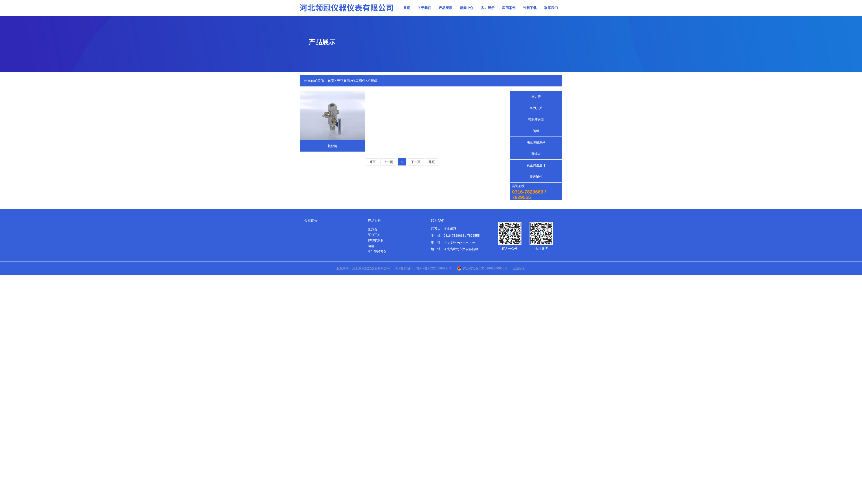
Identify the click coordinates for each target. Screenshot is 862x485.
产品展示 (445, 8)
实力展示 (488, 8)
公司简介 (311, 221)
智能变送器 (536, 119)
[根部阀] (332, 115)
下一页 (415, 162)
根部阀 (372, 81)
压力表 (536, 96)
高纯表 (536, 154)
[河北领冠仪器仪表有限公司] (347, 7)
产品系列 (374, 221)
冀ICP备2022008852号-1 (434, 268)
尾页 (432, 162)
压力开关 (536, 108)
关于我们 (424, 8)
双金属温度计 (536, 165)
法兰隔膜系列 (536, 142)
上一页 (388, 162)
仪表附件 (358, 81)
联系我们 (551, 8)
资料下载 (530, 8)
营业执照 (519, 268)
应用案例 (509, 8)
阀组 (536, 131)
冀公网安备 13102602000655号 (485, 268)
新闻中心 (466, 8)
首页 (406, 8)
